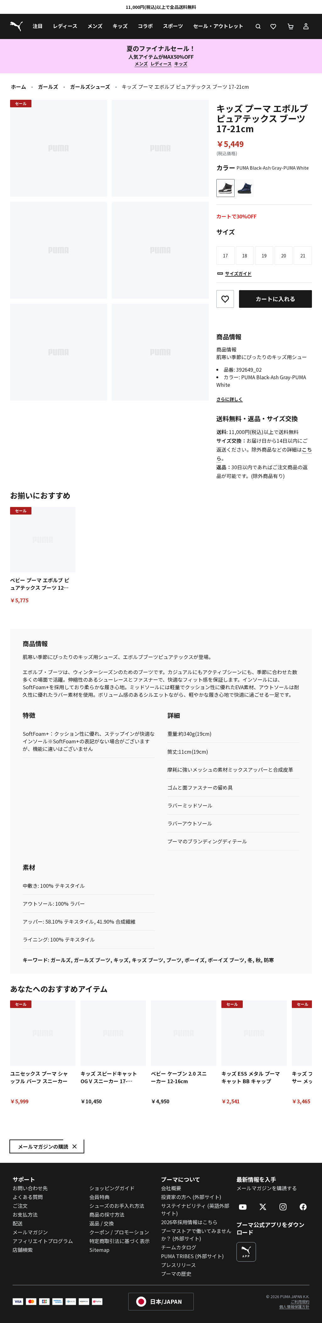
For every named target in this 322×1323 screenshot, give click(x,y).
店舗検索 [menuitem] (23, 1249)
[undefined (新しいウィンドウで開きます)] (246, 1252)
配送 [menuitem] (18, 1223)
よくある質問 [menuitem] (28, 1197)
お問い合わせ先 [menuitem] (30, 1188)
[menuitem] (38, 26)
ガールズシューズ (90, 86)
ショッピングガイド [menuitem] (112, 1188)
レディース (161, 63)
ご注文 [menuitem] (20, 1205)
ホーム (18, 86)
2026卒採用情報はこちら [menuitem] (189, 1222)
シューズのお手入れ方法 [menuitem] (116, 1205)
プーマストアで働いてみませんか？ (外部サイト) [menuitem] (196, 1234)
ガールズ (48, 86)
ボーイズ (195, 960)
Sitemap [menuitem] (99, 1249)
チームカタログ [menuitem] (178, 1247)
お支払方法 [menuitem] (25, 1214)
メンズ (141, 63)
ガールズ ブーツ (92, 960)
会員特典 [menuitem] (99, 1197)
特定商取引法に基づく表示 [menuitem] (119, 1241)
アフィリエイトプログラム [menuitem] (43, 1241)
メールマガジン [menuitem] (30, 1232)
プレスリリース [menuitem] (178, 1265)
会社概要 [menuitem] (171, 1188)
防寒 (269, 960)
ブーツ (173, 960)
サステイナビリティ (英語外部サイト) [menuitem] (195, 1209)
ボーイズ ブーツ (226, 960)
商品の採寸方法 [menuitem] (107, 1214)
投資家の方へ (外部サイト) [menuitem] (191, 1197)
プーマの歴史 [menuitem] (176, 1273)
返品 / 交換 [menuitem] (101, 1223)
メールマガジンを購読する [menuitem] (266, 1188)
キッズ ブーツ (147, 960)
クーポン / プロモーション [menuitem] (119, 1232)
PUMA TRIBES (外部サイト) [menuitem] (192, 1256)
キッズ (180, 63)
